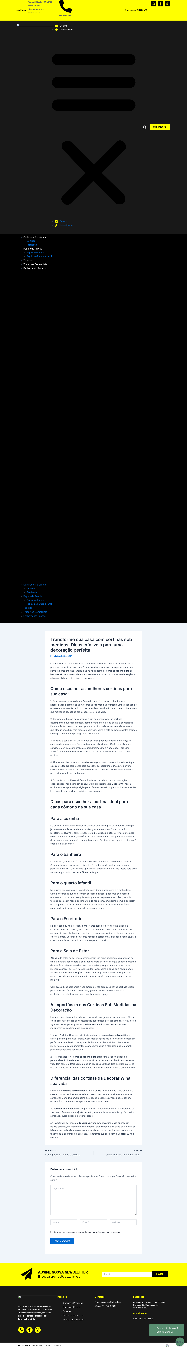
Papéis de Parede (35, 252)
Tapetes (27, 260)
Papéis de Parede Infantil (39, 256)
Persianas (32, 244)
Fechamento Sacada (34, 268)
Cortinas (31, 241)
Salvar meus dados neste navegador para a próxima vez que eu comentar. (88, 1232)
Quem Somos (66, 29)
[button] (93, 127)
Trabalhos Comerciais (35, 264)
